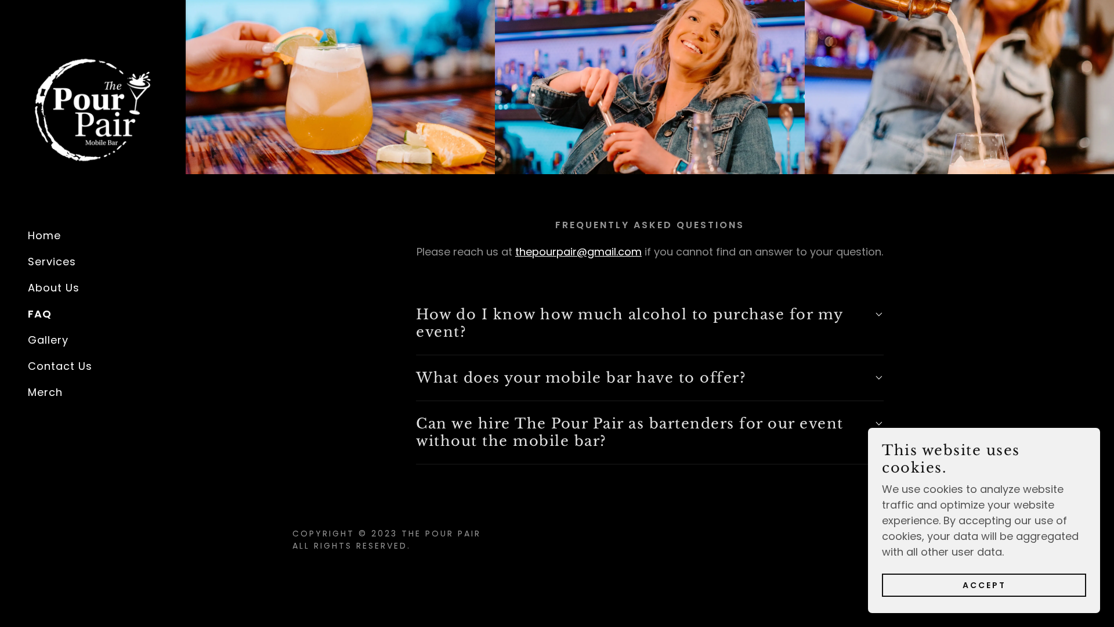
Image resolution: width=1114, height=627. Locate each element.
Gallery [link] (48, 340)
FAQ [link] (40, 314)
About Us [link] (53, 287)
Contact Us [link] (60, 366)
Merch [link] (45, 392)
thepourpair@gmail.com (578, 251)
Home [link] (44, 235)
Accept (984, 585)
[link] (93, 109)
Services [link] (52, 261)
